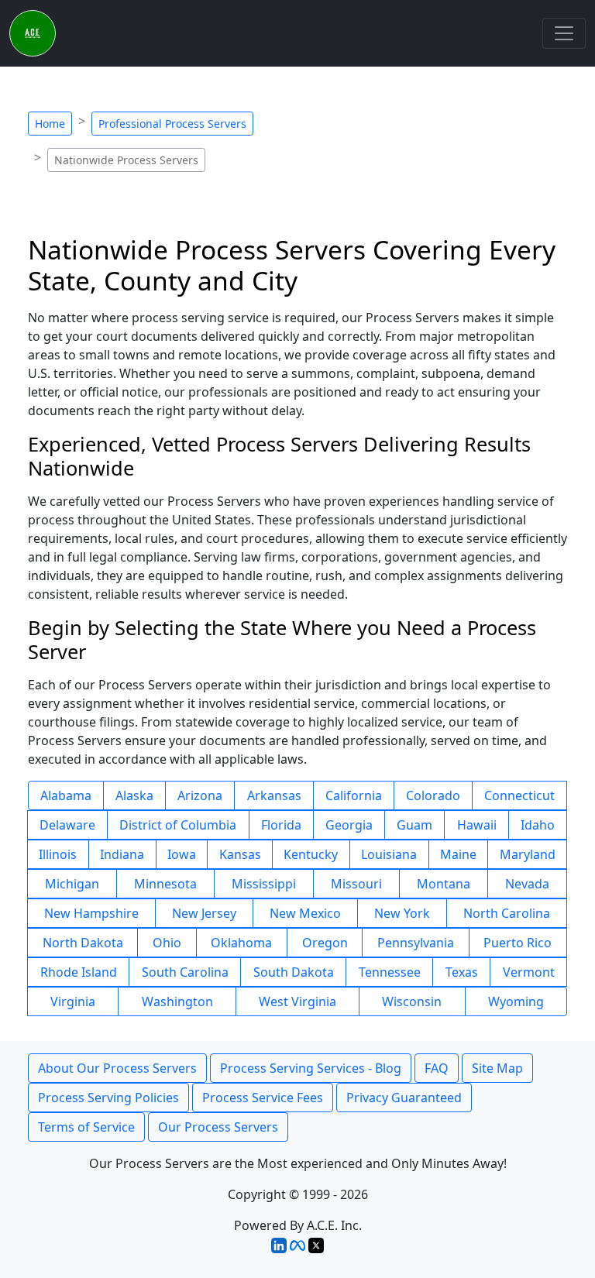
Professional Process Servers (172, 123)
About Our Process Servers (117, 1068)
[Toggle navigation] (564, 33)
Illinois (58, 854)
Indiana (122, 854)
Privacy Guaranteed (404, 1097)
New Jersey (204, 913)
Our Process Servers (218, 1126)
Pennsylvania (415, 942)
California (353, 795)
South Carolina (185, 972)
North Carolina (506, 913)
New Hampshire (91, 913)
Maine (458, 854)
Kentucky (311, 854)
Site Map (497, 1068)
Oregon (325, 942)
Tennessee (390, 972)
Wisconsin (412, 1001)
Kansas (240, 854)
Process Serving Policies (108, 1097)
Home (50, 123)
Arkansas (274, 795)
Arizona (199, 795)
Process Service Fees (262, 1097)
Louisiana (389, 854)
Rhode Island (78, 972)
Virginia (72, 1001)
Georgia (349, 824)
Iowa (181, 854)
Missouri (356, 883)
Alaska (134, 795)
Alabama (65, 795)
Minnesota (165, 883)
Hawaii (477, 824)
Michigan (72, 883)
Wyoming (516, 1001)
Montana (443, 883)
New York (402, 913)
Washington (177, 1001)
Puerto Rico (517, 942)
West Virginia (297, 1001)
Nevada (527, 883)
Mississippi (264, 883)
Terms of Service (86, 1126)
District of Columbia (177, 824)
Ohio (167, 942)
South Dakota (293, 972)
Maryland (527, 854)
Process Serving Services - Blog (310, 1068)
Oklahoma (241, 942)
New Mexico (305, 913)
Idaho (538, 824)
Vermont (529, 972)
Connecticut (519, 795)
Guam (414, 824)
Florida (281, 824)
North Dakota (83, 942)
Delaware (67, 824)
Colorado (433, 795)
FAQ (437, 1068)
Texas (461, 972)
